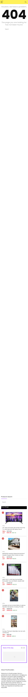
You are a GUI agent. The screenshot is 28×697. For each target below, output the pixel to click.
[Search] (25, 2)
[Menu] (2, 2)
